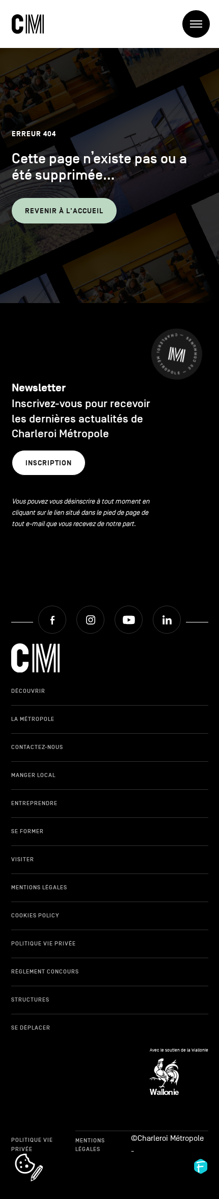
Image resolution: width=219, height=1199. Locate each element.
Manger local (33, 775)
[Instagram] (90, 620)
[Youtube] (129, 620)
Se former (27, 831)
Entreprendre (34, 803)
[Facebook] (52, 620)
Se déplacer (30, 1027)
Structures (30, 999)
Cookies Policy (35, 915)
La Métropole (32, 718)
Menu (196, 24)
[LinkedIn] (167, 620)
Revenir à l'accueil (64, 211)
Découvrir (28, 690)
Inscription (48, 463)
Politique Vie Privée (43, 943)
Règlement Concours (45, 971)
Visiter (22, 859)
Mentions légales (39, 887)
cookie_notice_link (42, 1154)
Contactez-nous (37, 747)
